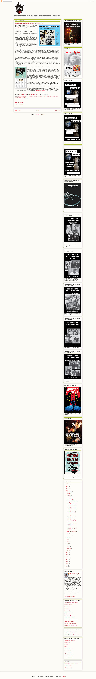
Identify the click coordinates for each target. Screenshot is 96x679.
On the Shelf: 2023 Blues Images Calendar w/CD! (72, 501)
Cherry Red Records (68, 648)
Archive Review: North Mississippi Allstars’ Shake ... (71, 512)
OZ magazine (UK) (68, 667)
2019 (67, 556)
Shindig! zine (67, 608)
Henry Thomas (52, 96)
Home (37, 110)
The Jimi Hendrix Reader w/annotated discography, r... (72, 498)
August (68, 537)
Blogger (64, 676)
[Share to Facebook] (46, 94)
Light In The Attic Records (69, 653)
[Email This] (42, 94)
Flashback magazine (68, 615)
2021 (67, 552)
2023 (67, 488)
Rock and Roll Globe (68, 604)
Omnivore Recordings (68, 655)
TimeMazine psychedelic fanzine (71, 619)
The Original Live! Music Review (71, 602)
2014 (67, 565)
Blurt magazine (67, 610)
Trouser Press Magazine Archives (71, 663)
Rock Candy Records (68, 657)
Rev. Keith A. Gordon (74, 573)
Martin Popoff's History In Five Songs (72, 634)
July (68, 539)
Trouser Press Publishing (69, 640)
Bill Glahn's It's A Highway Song (70, 625)
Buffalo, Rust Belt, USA (23, 98)
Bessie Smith (25, 96)
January (69, 550)
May (68, 543)
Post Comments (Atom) (40, 114)
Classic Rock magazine (69, 621)
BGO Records (67, 646)
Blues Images (40, 96)
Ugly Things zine (67, 606)
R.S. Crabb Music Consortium (70, 623)
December (69, 491)
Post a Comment (19, 104)
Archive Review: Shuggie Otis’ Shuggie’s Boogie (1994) (72, 528)
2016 (67, 561)
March (68, 546)
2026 (67, 483)
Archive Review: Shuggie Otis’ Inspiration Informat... (72, 524)
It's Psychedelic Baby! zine (69, 617)
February (69, 548)
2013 (67, 566)
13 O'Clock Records (68, 644)
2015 (67, 563)
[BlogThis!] (44, 94)
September (69, 536)
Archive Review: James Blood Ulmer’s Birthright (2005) (72, 508)
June (68, 541)
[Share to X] (45, 94)
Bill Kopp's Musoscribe (69, 612)
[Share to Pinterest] (47, 94)
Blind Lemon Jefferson (33, 96)
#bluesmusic (20, 96)
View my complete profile (69, 596)
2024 (67, 486)
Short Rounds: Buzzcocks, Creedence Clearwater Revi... (72, 532)
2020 (67, 554)
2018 (67, 557)
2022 (67, 490)
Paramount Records (22, 97)
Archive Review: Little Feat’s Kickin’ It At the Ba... (71, 520)
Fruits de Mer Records (69, 650)
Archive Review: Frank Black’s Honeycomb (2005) (71, 516)
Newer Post (17, 110)
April (68, 544)
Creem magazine (68, 665)
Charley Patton (46, 96)
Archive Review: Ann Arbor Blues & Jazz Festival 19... (72, 505)
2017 (67, 559)
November (69, 493)
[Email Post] (40, 94)
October (69, 495)
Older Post (57, 110)
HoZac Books (67, 642)
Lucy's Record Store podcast (70, 631)
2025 (67, 484)
